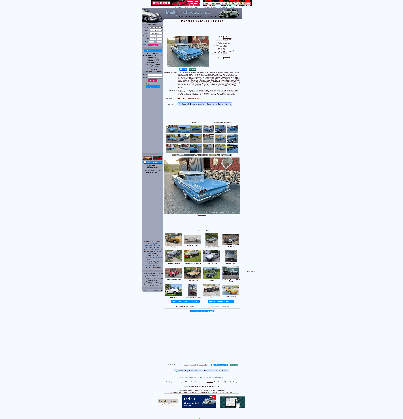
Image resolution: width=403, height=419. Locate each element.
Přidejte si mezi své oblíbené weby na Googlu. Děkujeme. (206, 104)
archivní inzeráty (153, 59)
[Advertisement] (251, 39)
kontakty (186, 365)
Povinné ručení (148, 265)
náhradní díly (152, 62)
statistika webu (152, 172)
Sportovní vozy (224, 7)
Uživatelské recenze (193, 98)
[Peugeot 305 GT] (231, 262)
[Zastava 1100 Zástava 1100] (193, 296)
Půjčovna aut (177, 7)
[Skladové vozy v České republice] (168, 407)
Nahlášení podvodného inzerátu (185, 306)
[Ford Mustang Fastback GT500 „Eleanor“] (231, 278)
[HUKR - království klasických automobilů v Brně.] (227, 6)
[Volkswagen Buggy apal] (173, 278)
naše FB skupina (153, 162)
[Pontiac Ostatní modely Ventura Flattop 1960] (202, 213)
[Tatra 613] (173, 245)
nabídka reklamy (203, 365)
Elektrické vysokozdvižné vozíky (193, 377)
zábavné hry (153, 169)
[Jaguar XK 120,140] (192, 244)
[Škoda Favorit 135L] (192, 279)
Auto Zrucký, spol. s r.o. (153, 290)
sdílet (184, 69)
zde (231, 392)
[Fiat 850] (211, 279)
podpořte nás (152, 68)
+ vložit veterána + (153, 51)
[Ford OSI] (231, 245)
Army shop (197, 7)
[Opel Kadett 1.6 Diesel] (173, 262)
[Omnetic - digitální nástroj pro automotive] (232, 407)
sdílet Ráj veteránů (220, 365)
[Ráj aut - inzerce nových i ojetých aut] (158, 159)
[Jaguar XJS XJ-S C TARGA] (211, 245)
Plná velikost (202, 215)
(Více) (144, 44)
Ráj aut (233, 7)
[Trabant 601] (173, 296)
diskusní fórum (153, 60)
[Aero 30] (211, 296)
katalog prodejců (153, 57)
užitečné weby (153, 165)
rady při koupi (153, 66)
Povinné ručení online (152, 261)
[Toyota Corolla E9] (211, 262)
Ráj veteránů (152, 53)
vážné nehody (152, 167)
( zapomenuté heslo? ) (152, 84)
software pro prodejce (152, 171)
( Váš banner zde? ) (251, 271)
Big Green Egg (188, 7)
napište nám (153, 69)
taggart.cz (210, 382)
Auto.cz (173, 98)
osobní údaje (196, 390)
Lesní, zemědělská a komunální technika (213, 377)
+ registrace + (153, 87)
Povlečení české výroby (210, 7)
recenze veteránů (152, 64)
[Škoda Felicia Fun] (231, 295)
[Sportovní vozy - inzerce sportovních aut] (148, 159)
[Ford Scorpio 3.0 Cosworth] (192, 262)
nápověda (193, 365)
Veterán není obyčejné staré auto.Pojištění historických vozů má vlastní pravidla (153, 278)
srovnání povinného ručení (152, 257)
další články (153, 286)
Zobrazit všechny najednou (222, 122)
